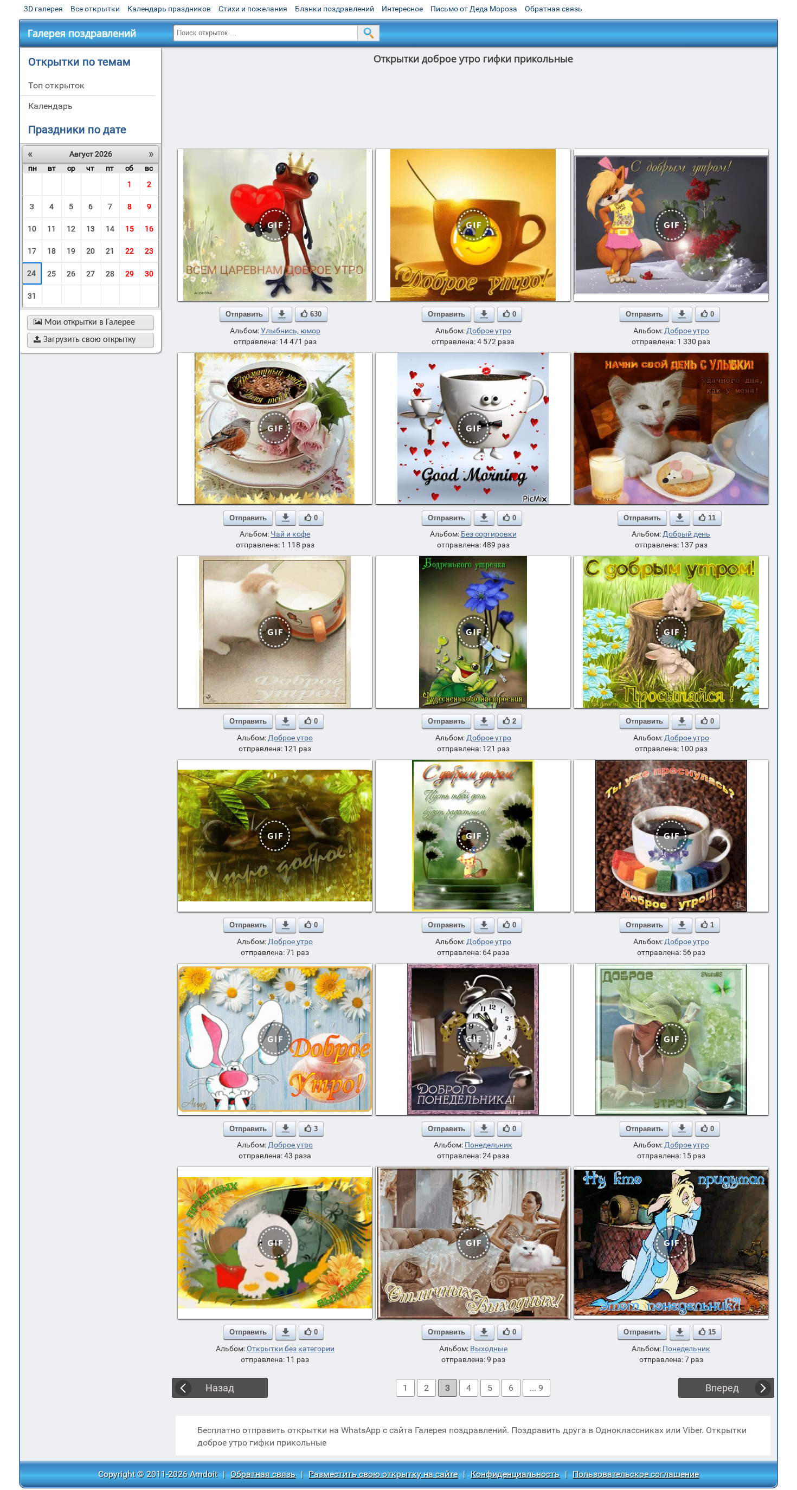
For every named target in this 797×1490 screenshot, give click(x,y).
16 (149, 228)
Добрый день (686, 534)
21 (110, 251)
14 (110, 228)
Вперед (722, 1388)
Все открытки (95, 8)
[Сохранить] (282, 314)
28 (110, 273)
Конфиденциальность (515, 1474)
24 (31, 273)
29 (129, 273)
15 (129, 228)
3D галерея (43, 8)
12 (71, 228)
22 (129, 251)
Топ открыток (56, 85)
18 (51, 251)
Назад (219, 1388)
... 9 (536, 1388)
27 (90, 273)
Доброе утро (488, 330)
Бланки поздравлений (334, 8)
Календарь (50, 106)
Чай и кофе (290, 534)
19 (71, 251)
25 (51, 273)
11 (51, 228)
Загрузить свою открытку (85, 340)
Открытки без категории (291, 1348)
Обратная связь (553, 8)
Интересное (402, 8)
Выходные (488, 1348)
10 (32, 228)
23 (149, 251)
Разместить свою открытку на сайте (383, 1474)
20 (90, 251)
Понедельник (488, 1144)
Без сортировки (489, 534)
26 (71, 273)
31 (32, 296)
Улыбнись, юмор (290, 330)
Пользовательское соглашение (636, 1474)
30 (149, 273)
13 (90, 228)
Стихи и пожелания (252, 8)
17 (32, 251)
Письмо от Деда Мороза (473, 8)
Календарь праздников (169, 8)
